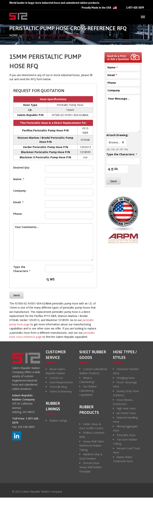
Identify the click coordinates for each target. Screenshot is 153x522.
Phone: (17, 214)
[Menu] (143, 17)
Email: (18, 202)
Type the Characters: (121, 154)
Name (112, 67)
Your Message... (118, 98)
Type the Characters (21, 269)
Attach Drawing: (117, 135)
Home (13, 35)
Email (112, 75)
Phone (111, 82)
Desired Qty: (21, 167)
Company (113, 90)
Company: (19, 190)
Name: (18, 179)
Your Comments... (27, 227)
